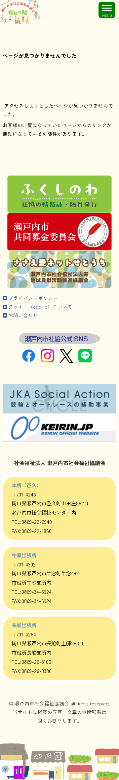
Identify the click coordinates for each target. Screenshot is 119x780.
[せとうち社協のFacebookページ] (31, 360)
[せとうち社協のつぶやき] (69, 360)
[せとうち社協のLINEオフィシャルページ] (87, 360)
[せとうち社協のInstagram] (50, 360)
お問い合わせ (22, 315)
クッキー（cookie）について (39, 306)
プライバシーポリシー (32, 297)
